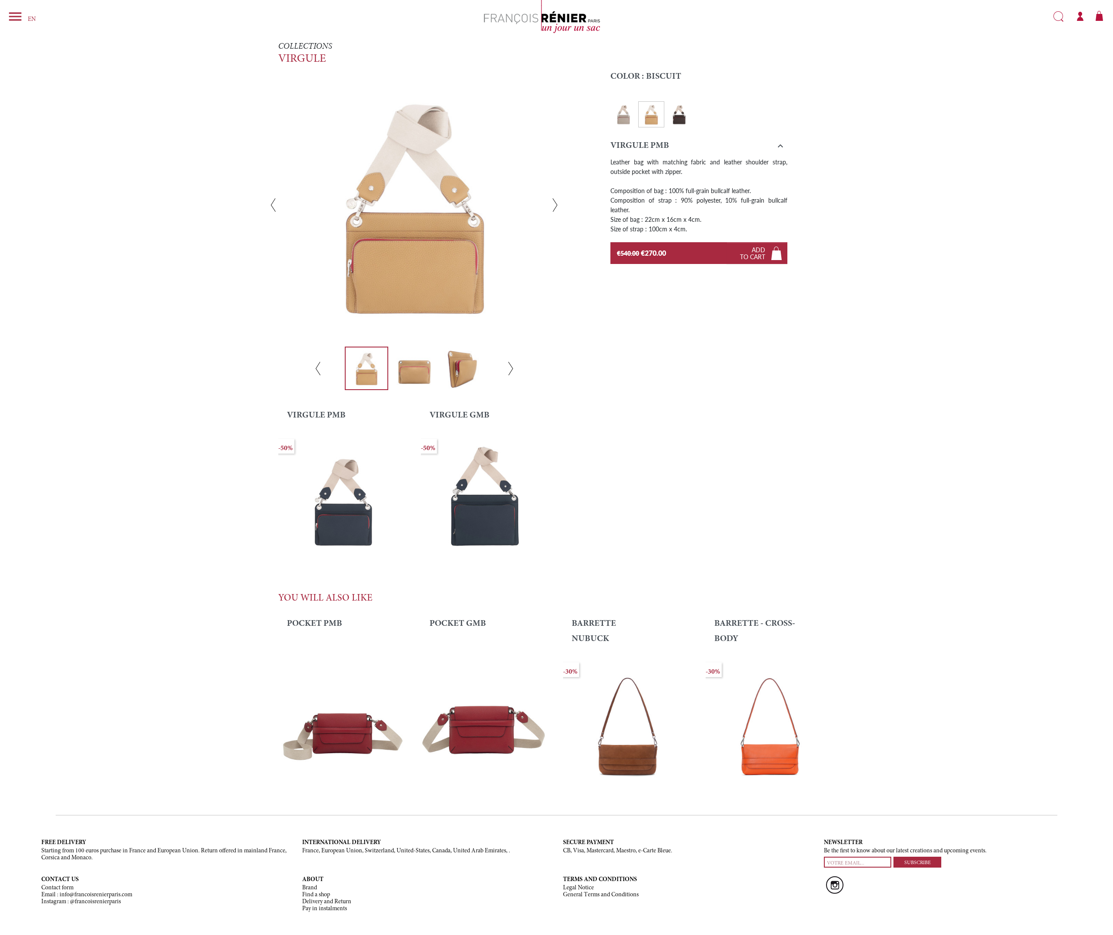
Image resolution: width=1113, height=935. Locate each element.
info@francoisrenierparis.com (96, 895)
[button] (698, 147)
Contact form (57, 888)
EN (32, 20)
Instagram (834, 885)
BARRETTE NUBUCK (594, 631)
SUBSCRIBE (917, 862)
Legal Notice (578, 888)
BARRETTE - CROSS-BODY (754, 631)
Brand (309, 888)
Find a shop (316, 895)
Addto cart (752, 253)
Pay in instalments (324, 909)
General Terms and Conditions (601, 895)
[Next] (555, 205)
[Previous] (273, 205)
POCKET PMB (314, 623)
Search (1058, 16)
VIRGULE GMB (460, 415)
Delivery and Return (326, 902)
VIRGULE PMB (316, 415)
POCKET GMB (458, 623)
